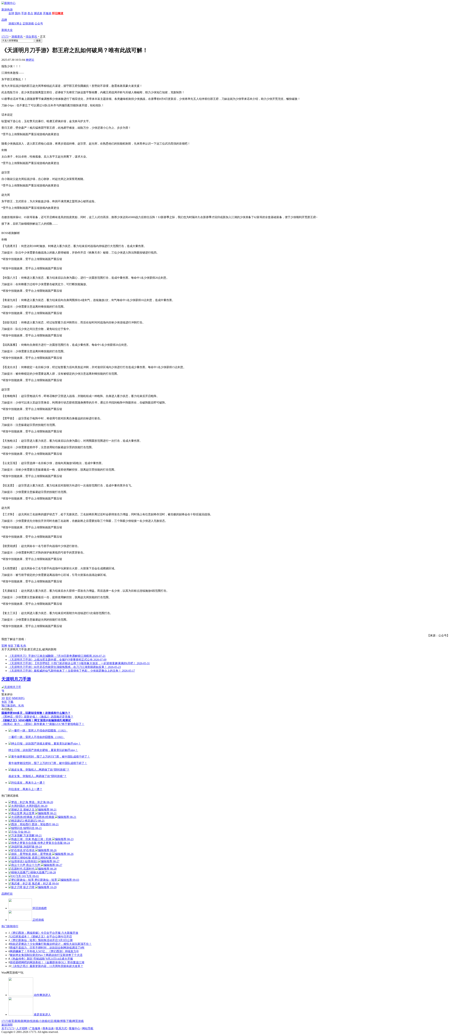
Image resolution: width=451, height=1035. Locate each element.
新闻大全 (7, 30)
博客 (63, 1021)
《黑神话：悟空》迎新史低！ (19, 716)
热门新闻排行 (9, 926)
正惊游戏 (28, 23)
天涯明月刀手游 (16, 679)
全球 (11, 13)
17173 (4, 36)
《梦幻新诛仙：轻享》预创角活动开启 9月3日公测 (41, 940)
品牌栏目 (7, 893)
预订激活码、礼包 (12, 705)
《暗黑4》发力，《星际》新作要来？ (24, 724)
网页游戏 (78, 1021)
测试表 (38, 13)
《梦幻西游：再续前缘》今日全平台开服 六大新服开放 (44, 932)
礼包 (23, 645)
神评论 (30, 59)
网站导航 (87, 1028)
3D (3, 698)
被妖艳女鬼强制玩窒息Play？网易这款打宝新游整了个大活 (46, 954)
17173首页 (7, 1021)
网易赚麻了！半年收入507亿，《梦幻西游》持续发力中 (44, 951)
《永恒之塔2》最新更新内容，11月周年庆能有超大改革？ (47, 966)
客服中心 (74, 1028)
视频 (57, 1021)
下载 (17, 645)
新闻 (17, 1021)
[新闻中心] (8, 3)
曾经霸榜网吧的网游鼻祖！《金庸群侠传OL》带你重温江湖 (47, 962)
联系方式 (61, 1028)
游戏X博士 (15, 23)
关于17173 (7, 1028)
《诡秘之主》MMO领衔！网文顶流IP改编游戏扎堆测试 (36, 720)
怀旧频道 (57, 13)
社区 (50, 1021)
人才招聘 (21, 1028)
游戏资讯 (17, 36)
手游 (24, 13)
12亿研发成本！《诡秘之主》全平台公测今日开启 (41, 936)
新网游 (25, 1021)
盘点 (30, 13)
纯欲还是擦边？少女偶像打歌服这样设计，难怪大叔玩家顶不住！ (51, 943)
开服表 (47, 13)
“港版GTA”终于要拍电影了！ (66, 724)
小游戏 (43, 1021)
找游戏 (34, 1021)
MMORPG (18, 698)
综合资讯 (31, 36)
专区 (10, 645)
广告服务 (35, 1028)
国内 (17, 13)
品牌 (4, 19)
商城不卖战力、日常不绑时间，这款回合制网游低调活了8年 (47, 947)
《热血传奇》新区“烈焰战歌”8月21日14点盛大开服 (41, 958)
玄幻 (8, 698)
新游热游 (7, 9)
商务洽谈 (48, 1028)
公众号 (39, 23)
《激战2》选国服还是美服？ (55, 716)
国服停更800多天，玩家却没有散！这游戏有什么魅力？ (35, 712)
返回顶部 (7, 1024)
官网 (4, 645)
